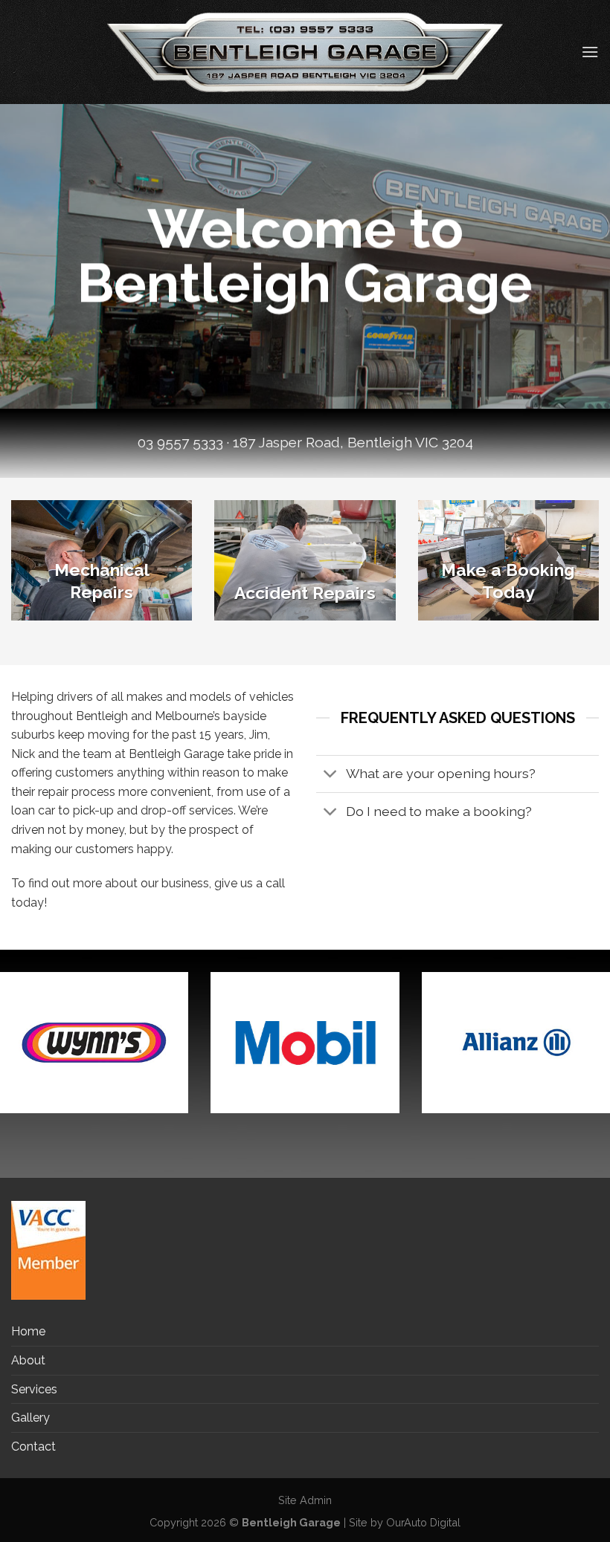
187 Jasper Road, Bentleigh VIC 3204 (353, 442)
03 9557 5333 (180, 442)
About (28, 1360)
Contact (33, 1446)
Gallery (30, 1417)
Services (34, 1389)
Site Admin (305, 1500)
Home (28, 1331)
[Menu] (590, 51)
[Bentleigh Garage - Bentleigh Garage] (305, 51)
